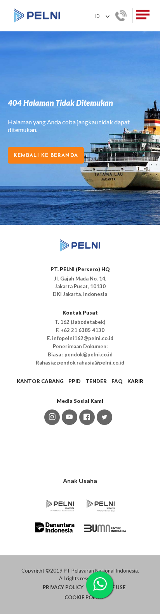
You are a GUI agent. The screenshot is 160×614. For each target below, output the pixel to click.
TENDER (96, 381)
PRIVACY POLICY (63, 587)
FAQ (117, 381)
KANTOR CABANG (40, 381)
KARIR (135, 381)
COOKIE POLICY (84, 597)
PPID (74, 381)
